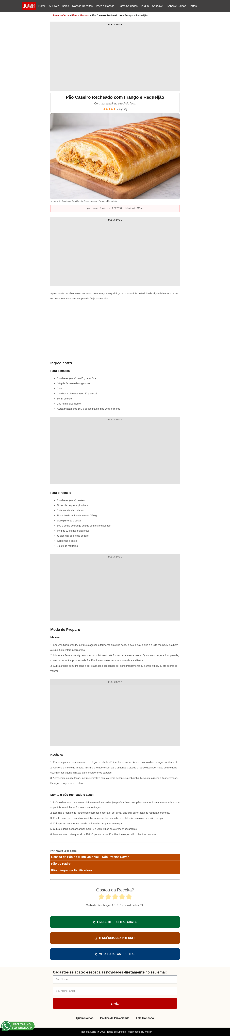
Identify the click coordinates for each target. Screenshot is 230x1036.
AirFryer (54, 6)
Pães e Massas (105, 6)
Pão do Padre (61, 863)
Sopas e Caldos (176, 6)
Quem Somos (84, 1018)
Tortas (193, 6)
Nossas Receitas (82, 6)
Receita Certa (61, 15)
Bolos (65, 6)
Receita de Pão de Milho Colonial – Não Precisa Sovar (90, 857)
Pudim (145, 6)
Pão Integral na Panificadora (71, 870)
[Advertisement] (115, 57)
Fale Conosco (145, 1018)
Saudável (157, 6)
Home (42, 6)
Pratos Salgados (128, 6)
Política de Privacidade (114, 1018)
